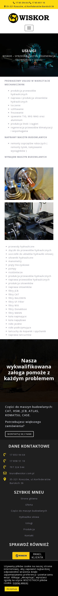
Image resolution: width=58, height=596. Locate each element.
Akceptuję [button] (11, 588)
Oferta (29, 504)
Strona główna (29, 498)
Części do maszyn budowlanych (29, 510)
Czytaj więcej (20, 582)
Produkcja (29, 529)
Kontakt (29, 535)
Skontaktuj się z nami (19, 434)
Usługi (29, 523)
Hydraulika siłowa (29, 516)
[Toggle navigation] (29, 28)
